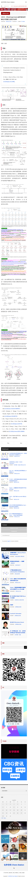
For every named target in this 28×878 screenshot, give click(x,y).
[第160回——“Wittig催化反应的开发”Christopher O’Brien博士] (14, 856)
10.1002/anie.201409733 (10, 416)
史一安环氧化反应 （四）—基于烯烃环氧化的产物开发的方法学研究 (17, 631)
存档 (13, 872)
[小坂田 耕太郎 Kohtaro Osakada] (5, 847)
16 (6, 810)
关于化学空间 (6, 872)
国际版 (23, 872)
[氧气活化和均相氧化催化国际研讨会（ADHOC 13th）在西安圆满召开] (5, 839)
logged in (9, 541)
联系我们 (16, 872)
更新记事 (10, 872)
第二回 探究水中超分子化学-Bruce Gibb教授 (18, 597)
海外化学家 (21, 599)
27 (21, 813)
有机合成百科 (17, 556)
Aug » (5, 818)
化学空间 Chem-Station (14, 865)
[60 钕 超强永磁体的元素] (23, 839)
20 (21, 810)
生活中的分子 (17, 565)
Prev (8, 443)
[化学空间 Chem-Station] (8, 2)
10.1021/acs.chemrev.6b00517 (12, 408)
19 (17, 810)
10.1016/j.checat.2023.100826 (16, 431)
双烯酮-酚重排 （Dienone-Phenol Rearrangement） (18, 553)
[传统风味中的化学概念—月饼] (23, 847)
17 (10, 810)
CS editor (23, 21)
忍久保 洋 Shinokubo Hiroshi (17, 622)
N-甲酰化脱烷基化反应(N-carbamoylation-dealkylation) (17, 570)
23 (6, 813)
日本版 (20, 872)
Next (21, 443)
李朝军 (11, 604)
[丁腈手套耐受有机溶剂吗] (5, 856)
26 (17, 813)
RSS (14, 868)
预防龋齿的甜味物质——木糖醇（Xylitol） (17, 562)
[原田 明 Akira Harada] (14, 847)
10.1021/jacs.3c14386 (9, 81)
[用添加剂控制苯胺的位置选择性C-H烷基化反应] (14, 839)
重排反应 (22, 556)
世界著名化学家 (18, 606)
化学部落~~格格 (17, 464)
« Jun (2, 818)
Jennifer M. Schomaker (15, 613)
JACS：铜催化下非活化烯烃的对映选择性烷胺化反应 (18, 579)
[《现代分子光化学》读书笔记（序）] (23, 856)
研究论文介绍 (8, 21)
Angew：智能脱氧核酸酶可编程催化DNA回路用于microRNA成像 (18, 588)
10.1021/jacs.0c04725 (16, 423)
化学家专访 (17, 599)
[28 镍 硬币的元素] (14, 827)
